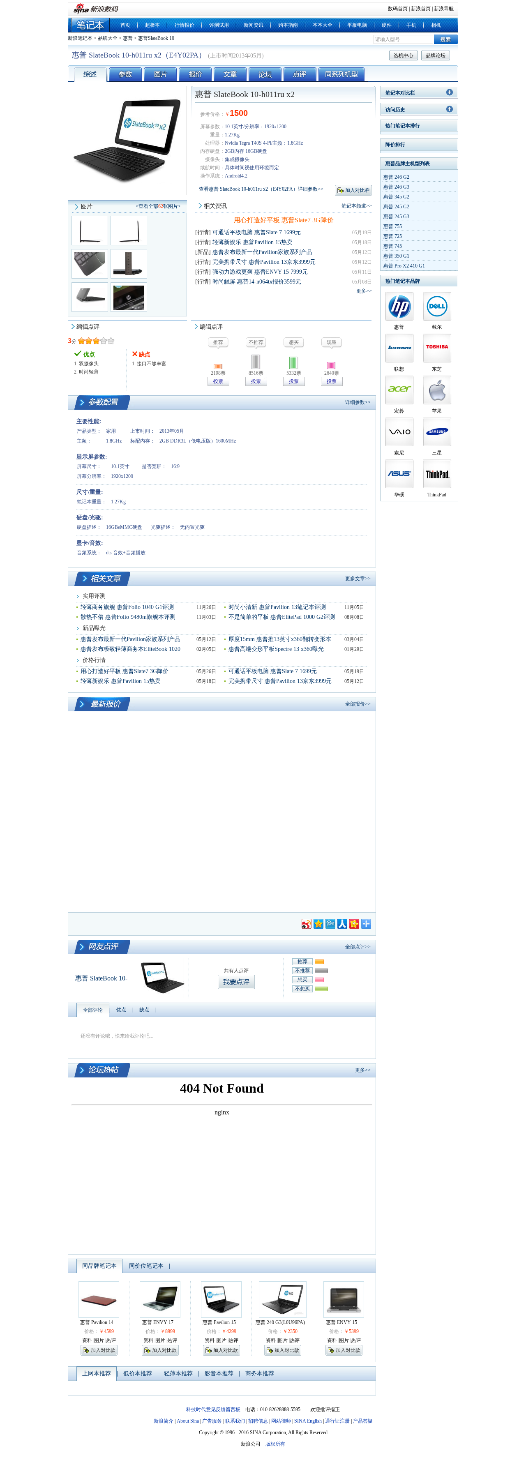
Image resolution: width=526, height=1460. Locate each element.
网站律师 (281, 1421)
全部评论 (93, 1010)
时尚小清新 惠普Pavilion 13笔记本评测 (277, 607)
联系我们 (235, 1421)
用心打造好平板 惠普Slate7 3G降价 (284, 220)
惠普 (128, 38)
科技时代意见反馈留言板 (213, 1409)
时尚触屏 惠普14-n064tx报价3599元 (256, 282)
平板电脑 (357, 25)
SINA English (308, 1421)
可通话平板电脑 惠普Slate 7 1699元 (256, 232)
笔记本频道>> (356, 206)
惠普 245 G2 (396, 207)
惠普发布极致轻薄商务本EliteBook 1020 (130, 649)
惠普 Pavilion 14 (96, 1322)
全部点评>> (358, 947)
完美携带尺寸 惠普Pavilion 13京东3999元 (264, 262)
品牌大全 (108, 38)
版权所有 (275, 1444)
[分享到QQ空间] (318, 923)
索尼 (399, 453)
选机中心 (403, 55)
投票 (218, 381)
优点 (121, 1010)
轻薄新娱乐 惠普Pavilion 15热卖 (252, 242)
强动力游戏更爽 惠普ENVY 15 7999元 (260, 272)
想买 (302, 980)
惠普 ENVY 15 (341, 1322)
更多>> (364, 291)
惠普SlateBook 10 (156, 38)
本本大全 (322, 25)
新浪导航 (444, 9)
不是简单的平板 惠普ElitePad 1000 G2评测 (281, 617)
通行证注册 (337, 1421)
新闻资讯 (253, 25)
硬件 (387, 25)
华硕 (399, 495)
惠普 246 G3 (396, 187)
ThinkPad (436, 495)
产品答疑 (363, 1421)
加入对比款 (103, 1350)
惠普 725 (392, 236)
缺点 (144, 1010)
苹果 (437, 411)
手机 (411, 25)
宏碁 (399, 411)
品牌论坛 (435, 55)
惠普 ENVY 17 (157, 1322)
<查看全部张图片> (158, 206)
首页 (125, 25)
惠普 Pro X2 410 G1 (404, 266)
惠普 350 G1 (396, 256)
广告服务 (212, 1421)
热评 (111, 1340)
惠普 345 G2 (396, 197)
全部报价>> (358, 704)
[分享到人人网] (342, 923)
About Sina (188, 1421)
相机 (436, 25)
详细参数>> (358, 402)
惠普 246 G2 (396, 177)
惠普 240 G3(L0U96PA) (280, 1322)
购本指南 (288, 25)
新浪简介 (163, 1421)
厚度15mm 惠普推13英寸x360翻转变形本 (279, 639)
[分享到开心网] (354, 923)
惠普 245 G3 (396, 216)
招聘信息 (258, 1421)
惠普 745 (392, 246)
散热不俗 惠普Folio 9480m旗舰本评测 (128, 617)
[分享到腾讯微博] (330, 923)
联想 (399, 369)
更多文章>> (358, 578)
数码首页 (398, 9)
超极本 (152, 25)
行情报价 (184, 25)
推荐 (302, 961)
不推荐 (302, 970)
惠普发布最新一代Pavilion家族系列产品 (262, 252)
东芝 (437, 369)
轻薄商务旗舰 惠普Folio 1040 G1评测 (127, 607)
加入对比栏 (357, 190)
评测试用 (219, 25)
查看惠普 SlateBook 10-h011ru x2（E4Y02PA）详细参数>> (261, 189)
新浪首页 (421, 9)
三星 (437, 453)
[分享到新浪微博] (306, 923)
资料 (87, 1340)
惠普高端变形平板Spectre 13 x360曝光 (276, 649)
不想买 (302, 989)
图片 (99, 1340)
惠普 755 (392, 226)
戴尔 (437, 327)
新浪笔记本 (80, 38)
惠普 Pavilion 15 (219, 1322)
